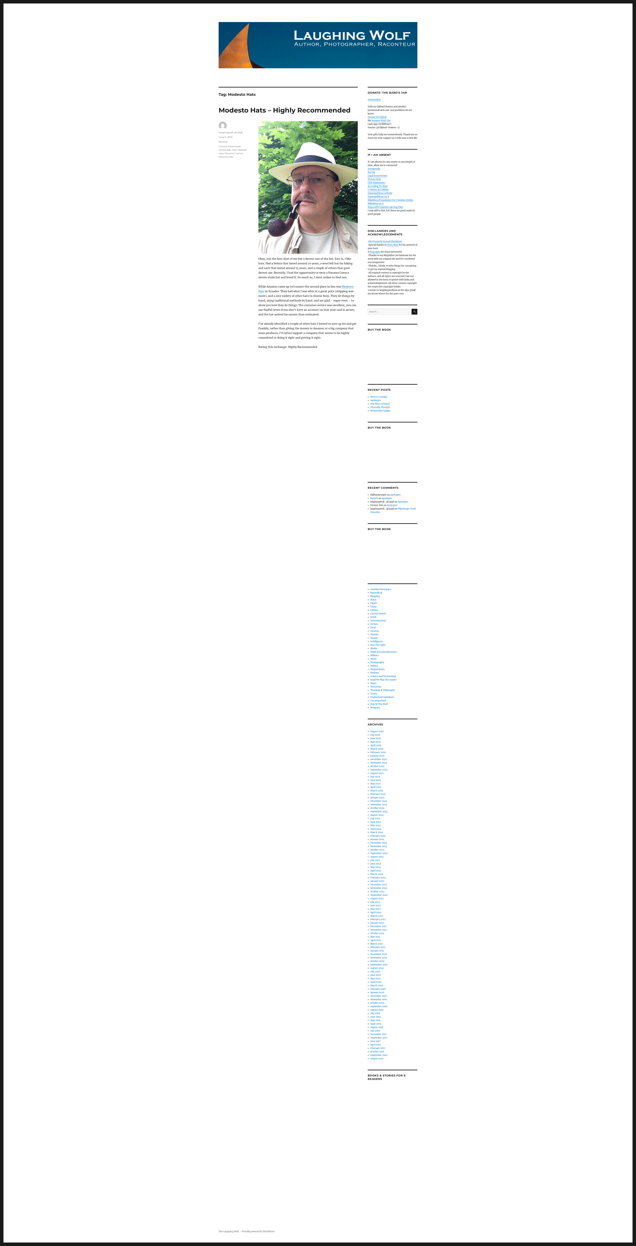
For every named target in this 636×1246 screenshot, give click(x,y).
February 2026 (378, 752)
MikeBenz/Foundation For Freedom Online (390, 200)
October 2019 (377, 1003)
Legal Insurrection (377, 175)
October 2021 (377, 933)
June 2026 (375, 738)
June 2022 (375, 905)
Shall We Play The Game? (383, 679)
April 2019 (375, 1023)
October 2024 (377, 808)
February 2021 (377, 947)
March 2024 (376, 832)
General (374, 631)
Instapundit (374, 168)
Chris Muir (392, 244)
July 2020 (375, 971)
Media (373, 648)
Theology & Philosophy (382, 690)
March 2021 (376, 943)
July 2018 (375, 1030)
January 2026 (377, 755)
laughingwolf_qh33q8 (230, 132)
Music (373, 658)
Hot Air (371, 172)
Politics (374, 665)
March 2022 (376, 916)
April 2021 (375, 940)
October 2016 (377, 1051)
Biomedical (376, 592)
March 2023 (376, 874)
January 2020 (377, 992)
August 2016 (376, 1058)
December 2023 (378, 842)
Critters (374, 610)
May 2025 (375, 783)
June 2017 (375, 1041)
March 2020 (376, 985)
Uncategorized (378, 700)
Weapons (375, 707)
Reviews (223, 141)
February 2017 (377, 1048)
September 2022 (379, 895)
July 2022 (375, 902)
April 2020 (375, 982)
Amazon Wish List (381, 120)
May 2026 (375, 742)
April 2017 (375, 1044)
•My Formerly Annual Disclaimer (385, 241)
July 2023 (375, 860)
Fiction (374, 624)
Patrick (374, 498)
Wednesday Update (380, 410)
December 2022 (378, 884)
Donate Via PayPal (377, 117)
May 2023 (375, 867)
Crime (373, 606)
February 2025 (378, 794)
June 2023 (375, 863)
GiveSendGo (374, 99)
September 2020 (379, 964)
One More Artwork (380, 403)
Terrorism (375, 686)
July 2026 (375, 735)
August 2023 (376, 856)
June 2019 (375, 1016)
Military (374, 655)
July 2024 (375, 818)
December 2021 (378, 926)
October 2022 (377, 891)
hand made (234, 146)
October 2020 (377, 961)
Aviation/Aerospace (380, 589)
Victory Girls (374, 179)
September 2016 (378, 1055)
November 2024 (378, 804)
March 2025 (376, 790)
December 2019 (378, 996)
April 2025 (375, 787)
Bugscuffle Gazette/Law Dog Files (385, 207)
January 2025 (377, 797)
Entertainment (378, 620)
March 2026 (376, 748)
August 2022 (377, 898)
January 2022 (377, 922)
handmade (225, 149)
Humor (374, 638)
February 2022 (378, 919)
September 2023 (378, 853)
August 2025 (377, 773)
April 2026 (375, 745)
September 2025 (379, 769)
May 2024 (375, 825)
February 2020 (378, 989)
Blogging (375, 596)
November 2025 (378, 762)
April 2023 (375, 870)
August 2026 (377, 731)
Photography (377, 662)
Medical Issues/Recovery (383, 652)
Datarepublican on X (378, 196)
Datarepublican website (380, 193)
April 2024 (375, 829)
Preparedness (377, 669)
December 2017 (378, 1034)
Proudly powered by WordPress (258, 1231)
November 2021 (378, 929)
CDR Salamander (376, 182)
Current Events (378, 613)
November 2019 (378, 999)
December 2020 (378, 954)
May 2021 (375, 936)
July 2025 (375, 776)
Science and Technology (383, 676)
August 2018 (376, 1027)
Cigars (373, 603)
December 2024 (378, 801)
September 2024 (379, 811)
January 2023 (377, 881)
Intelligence (376, 641)
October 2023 (377, 849)
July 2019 (375, 1013)
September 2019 (378, 1006)
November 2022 (378, 888)
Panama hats (226, 156)
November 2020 (378, 957)
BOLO (373, 599)
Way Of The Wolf (379, 704)
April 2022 (375, 912)
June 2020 (375, 975)
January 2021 (377, 950)
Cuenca (223, 146)
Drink (373, 617)
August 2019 (376, 1010)
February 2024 (378, 835)
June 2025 (375, 780)
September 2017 (378, 1037)
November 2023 (378, 846)
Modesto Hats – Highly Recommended (285, 110)
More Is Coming (378, 396)
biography (375, 251)
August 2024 (377, 815)
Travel (373, 693)
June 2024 (375, 822)
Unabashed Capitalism (382, 697)
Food (373, 627)
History (374, 634)
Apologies (375, 400)
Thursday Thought (380, 407)
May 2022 (375, 909)
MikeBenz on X (376, 203)
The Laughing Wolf (229, 1231)
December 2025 (378, 759)
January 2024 (377, 839)
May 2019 (375, 1020)
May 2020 (375, 978)
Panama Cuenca (234, 153)
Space (373, 683)
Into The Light (378, 645)
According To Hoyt (378, 186)
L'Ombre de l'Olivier (378, 189)
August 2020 (377, 968)
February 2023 (377, 877)
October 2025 (377, 766)
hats (234, 149)
